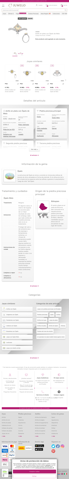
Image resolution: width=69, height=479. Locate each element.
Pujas (21, 14)
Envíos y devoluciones (10, 378)
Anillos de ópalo (53, 326)
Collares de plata (7, 431)
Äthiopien (55, 136)
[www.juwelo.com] (62, 474)
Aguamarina (55, 420)
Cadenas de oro (6, 425)
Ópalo (39, 117)
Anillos (58, 315)
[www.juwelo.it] (65, 474)
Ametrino (54, 431)
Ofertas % (11, 14)
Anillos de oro (6, 420)
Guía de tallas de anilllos (10, 388)
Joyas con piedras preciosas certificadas (49, 309)
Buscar (65, 10)
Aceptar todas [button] (34, 472)
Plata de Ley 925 (9, 129)
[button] (3, 5)
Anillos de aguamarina (41, 423)
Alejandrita (55, 423)
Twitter (53, 446)
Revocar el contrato (8, 473)
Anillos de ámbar (40, 428)
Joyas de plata (53, 320)
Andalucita (55, 433)
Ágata (20, 417)
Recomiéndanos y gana (26, 389)
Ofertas (63, 326)
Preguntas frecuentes (10, 392)
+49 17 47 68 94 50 (42, 398)
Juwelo (20, 134)
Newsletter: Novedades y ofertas (26, 381)
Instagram (62, 446)
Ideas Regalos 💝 (46, 14)
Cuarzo (20, 428)
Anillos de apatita (40, 431)
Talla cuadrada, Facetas (42, 129)
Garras (54, 128)
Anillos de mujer (41, 320)
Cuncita (20, 431)
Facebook (58, 446)
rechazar (48, 465)
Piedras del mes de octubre (45, 331)
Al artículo (33, 155)
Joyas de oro (5, 433)
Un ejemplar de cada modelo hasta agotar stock (50, 337)
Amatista (21, 420)
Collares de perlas (7, 428)
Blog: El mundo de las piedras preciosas (26, 385)
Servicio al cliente (42, 395)
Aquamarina (22, 423)
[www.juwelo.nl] (59, 474)
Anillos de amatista (40, 425)
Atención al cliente (9, 385)
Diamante (21, 433)
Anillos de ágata (39, 420)
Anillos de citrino (40, 433)
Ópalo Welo (56, 118)
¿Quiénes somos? (26, 378)
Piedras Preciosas (33, 14)
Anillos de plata (41, 326)
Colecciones (56, 14)
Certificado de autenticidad (10, 381)
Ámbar (53, 428)
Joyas (4, 14)
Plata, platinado (23, 125)
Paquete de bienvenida (26, 392)
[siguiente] (65, 80)
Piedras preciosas (42, 315)
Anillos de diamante (41, 417)
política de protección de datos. (43, 468)
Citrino (20, 425)
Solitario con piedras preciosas (9, 135)
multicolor (40, 136)
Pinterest (53, 451)
